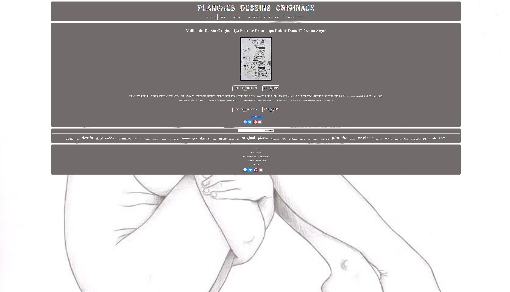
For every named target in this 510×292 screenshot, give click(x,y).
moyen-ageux (234, 139)
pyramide (430, 138)
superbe (398, 139)
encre (388, 138)
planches (125, 138)
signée (69, 138)
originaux (293, 139)
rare (283, 138)
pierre (263, 138)
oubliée (110, 138)
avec (164, 139)
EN (253, 165)
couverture (324, 139)
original (248, 137)
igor (170, 139)
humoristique (312, 139)
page (77, 139)
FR (258, 165)
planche (339, 137)
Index (256, 149)
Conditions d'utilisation (256, 161)
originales (416, 139)
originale (366, 137)
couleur (223, 138)
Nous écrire (256, 153)
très (442, 138)
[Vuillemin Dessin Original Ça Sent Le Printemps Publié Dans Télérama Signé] (256, 59)
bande (302, 139)
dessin (87, 137)
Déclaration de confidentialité (256, 157)
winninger (189, 138)
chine (214, 139)
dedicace (352, 139)
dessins (204, 138)
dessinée (379, 139)
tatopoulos (156, 139)
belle (137, 138)
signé (99, 138)
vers (406, 138)
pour (176, 139)
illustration (275, 139)
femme (147, 139)
